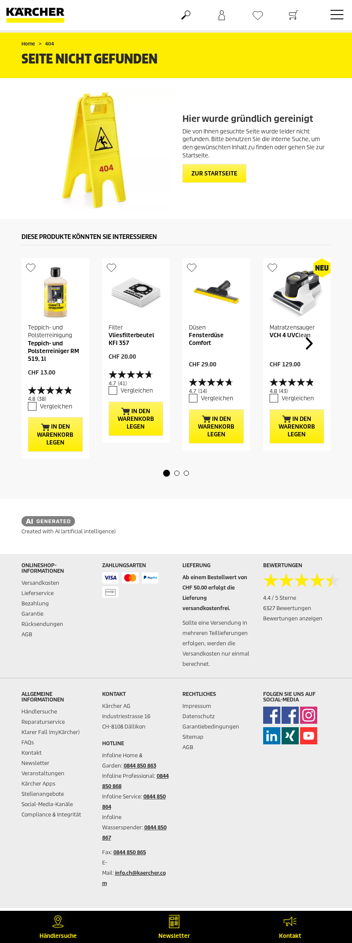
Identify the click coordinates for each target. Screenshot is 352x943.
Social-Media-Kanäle (47, 804)
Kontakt (31, 753)
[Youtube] (308, 735)
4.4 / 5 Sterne (279, 598)
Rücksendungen (42, 624)
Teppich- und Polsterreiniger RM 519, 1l (53, 351)
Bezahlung (35, 603)
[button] (166, 473)
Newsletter (35, 763)
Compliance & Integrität (51, 814)
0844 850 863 (140, 765)
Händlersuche (39, 711)
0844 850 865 (129, 852)
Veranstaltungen (42, 773)
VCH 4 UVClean (290, 335)
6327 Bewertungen (287, 608)
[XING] (290, 735)
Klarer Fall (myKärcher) (50, 732)
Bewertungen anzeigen (292, 618)
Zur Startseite (214, 173)
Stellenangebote (42, 794)
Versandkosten (40, 583)
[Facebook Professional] (290, 715)
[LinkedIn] (271, 735)
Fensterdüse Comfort (206, 339)
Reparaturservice (43, 722)
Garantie (32, 614)
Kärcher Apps (38, 783)
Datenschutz (198, 716)
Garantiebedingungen (210, 726)
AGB (26, 634)
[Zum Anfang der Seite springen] (330, 894)
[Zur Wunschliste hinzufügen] (31, 267)
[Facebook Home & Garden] (271, 715)
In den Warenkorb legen (55, 434)
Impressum (196, 706)
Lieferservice (37, 593)
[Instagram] (308, 715)
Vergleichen (56, 406)
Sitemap (192, 737)
